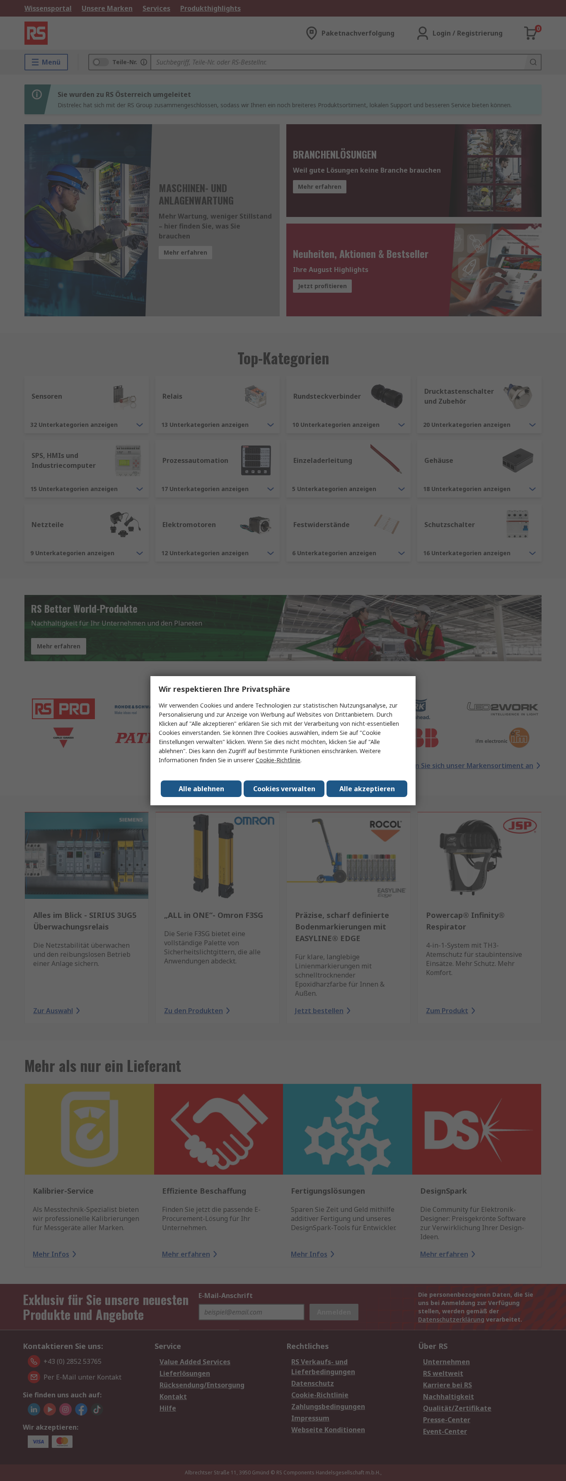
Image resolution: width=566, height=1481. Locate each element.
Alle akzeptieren (367, 788)
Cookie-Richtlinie (278, 760)
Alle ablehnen (201, 788)
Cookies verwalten (284, 788)
